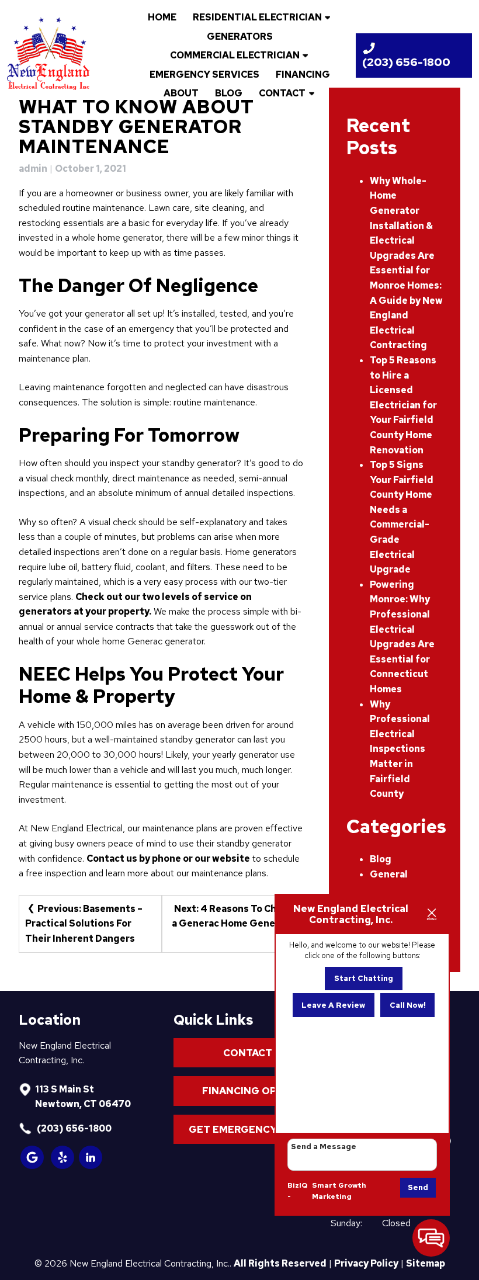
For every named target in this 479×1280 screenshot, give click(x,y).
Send (418, 1187)
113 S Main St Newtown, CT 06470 (83, 1097)
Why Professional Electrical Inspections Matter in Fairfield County (400, 749)
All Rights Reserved (280, 1263)
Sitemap (425, 1263)
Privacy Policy (366, 1263)
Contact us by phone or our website (168, 858)
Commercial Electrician (235, 55)
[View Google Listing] (33, 1166)
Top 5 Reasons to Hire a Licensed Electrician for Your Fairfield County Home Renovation (403, 405)
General (389, 874)
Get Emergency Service (255, 1129)
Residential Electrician (257, 17)
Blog (228, 93)
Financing (303, 74)
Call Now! (408, 1005)
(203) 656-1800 (73, 1128)
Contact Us (255, 1052)
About (181, 93)
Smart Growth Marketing (339, 1191)
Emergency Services (204, 74)
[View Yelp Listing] (63, 1166)
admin (33, 168)
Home (162, 17)
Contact (282, 93)
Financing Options (255, 1090)
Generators (240, 36)
